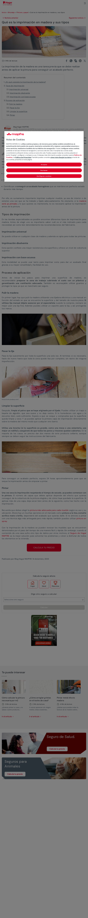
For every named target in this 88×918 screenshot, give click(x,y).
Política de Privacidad (23, 157)
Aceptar (44, 165)
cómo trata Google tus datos (61, 157)
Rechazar (44, 170)
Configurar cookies (44, 176)
